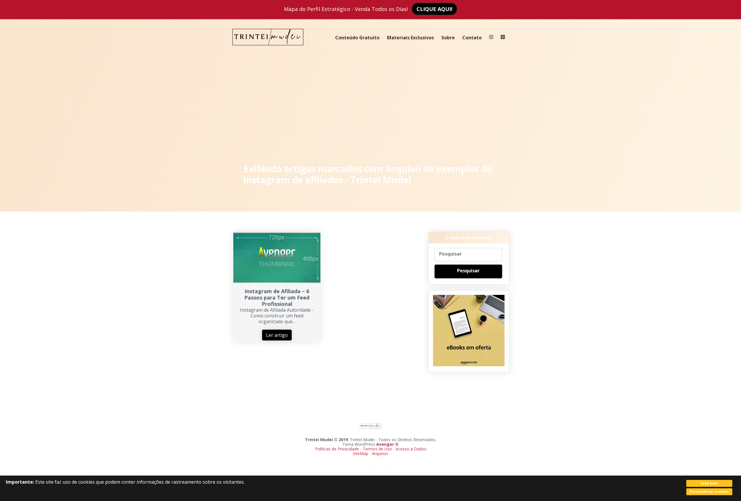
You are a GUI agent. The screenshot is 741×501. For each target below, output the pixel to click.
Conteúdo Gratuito (357, 37)
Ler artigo (277, 335)
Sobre (448, 37)
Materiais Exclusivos (410, 37)
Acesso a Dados (411, 449)
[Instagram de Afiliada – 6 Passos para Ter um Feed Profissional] (276, 282)
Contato (472, 37)
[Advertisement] (370, 106)
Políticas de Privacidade (337, 449)
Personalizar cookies (709, 491)
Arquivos (380, 453)
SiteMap (361, 453)
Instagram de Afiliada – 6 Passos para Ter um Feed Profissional (276, 297)
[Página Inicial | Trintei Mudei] (268, 50)
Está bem (709, 483)
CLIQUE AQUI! (434, 8)
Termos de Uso (377, 449)
